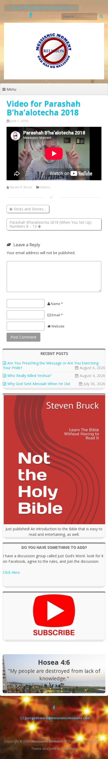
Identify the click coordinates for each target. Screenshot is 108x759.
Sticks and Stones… (29, 208)
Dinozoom (69, 748)
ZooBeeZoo (92, 741)
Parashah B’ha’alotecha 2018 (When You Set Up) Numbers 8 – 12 (50, 224)
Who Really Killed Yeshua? (29, 375)
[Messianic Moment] (54, 77)
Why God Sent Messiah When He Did (38, 383)
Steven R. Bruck (21, 187)
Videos (45, 187)
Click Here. (11, 572)
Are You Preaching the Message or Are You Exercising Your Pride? (51, 365)
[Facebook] (31, 15)
